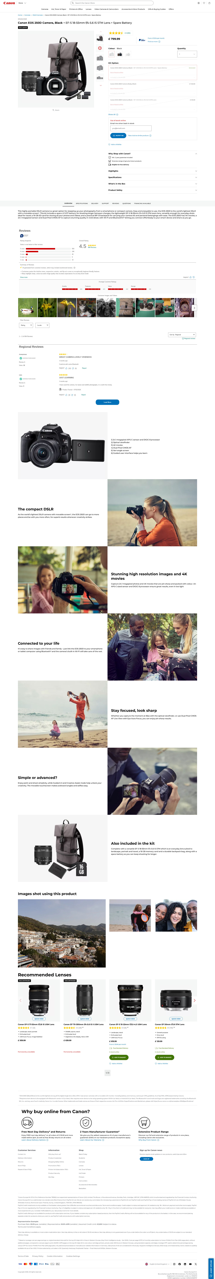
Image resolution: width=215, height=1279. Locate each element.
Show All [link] (111, 114)
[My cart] (209, 3)
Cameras (27, 15)
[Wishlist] (204, 3)
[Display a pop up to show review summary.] (83, 1028)
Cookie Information (55, 1256)
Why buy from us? (54, 1154)
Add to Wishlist (116, 144)
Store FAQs (22, 1165)
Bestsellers (82, 1188)
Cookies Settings (73, 1256)
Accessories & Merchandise (88, 1184)
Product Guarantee (54, 1158)
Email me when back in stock (122, 123)
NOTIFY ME (120, 135)
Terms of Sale (23, 1256)
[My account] (198, 3)
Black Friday (83, 1154)
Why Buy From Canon (147, 1140)
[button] (111, 54)
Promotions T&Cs (54, 1165)
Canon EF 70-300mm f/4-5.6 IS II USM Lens (84, 1024)
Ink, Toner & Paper (85, 1169)
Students (82, 1158)
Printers (81, 1177)
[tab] (68, 203)
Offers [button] (171, 9)
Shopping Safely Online (56, 1162)
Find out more (153, 41)
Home (20, 15)
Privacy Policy (37, 1256)
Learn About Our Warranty (90, 1140)
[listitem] (100, 38)
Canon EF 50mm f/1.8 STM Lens (169, 1024)
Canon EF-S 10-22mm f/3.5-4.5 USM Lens (128, 1024)
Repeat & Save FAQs (24, 1169)
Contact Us (22, 1154)
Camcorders (83, 1181)
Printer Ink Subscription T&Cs (58, 1169)
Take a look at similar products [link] (138, 135)
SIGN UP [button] (146, 1159)
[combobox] (112, 3)
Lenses (81, 1165)
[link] (153, 69)
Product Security (54, 1173)
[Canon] (9, 3)
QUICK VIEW (39, 1019)
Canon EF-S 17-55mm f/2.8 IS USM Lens (36, 1024)
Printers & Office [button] (76, 9)
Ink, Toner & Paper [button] (58, 9)
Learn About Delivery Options (34, 1140)
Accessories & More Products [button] (133, 9)
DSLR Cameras (38, 15)
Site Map (51, 1177)
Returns (20, 1162)
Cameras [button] (44, 9)
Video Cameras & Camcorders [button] (106, 9)
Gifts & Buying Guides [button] (157, 9)
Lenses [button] (88, 9)
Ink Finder (82, 1173)
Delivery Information (25, 1158)
